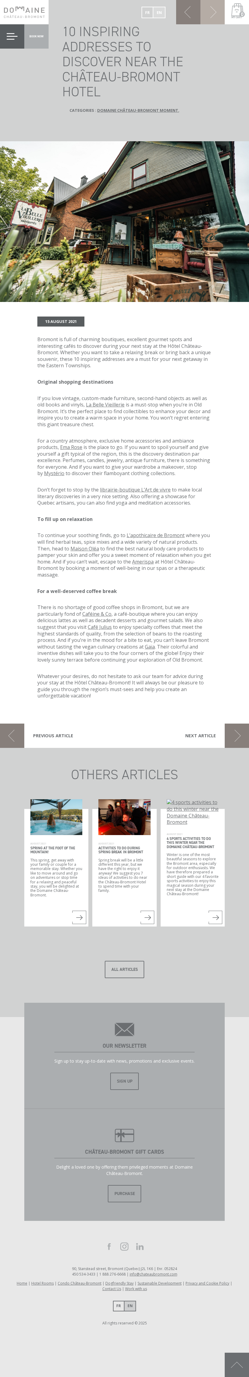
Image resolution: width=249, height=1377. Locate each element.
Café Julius (100, 627)
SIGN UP (124, 1081)
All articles (124, 969)
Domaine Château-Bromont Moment (137, 110)
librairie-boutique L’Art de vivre (135, 489)
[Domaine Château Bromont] (24, 12)
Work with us (136, 1288)
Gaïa (150, 646)
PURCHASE (124, 1194)
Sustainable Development (160, 1283)
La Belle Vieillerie (105, 404)
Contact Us (111, 1288)
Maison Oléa (84, 548)
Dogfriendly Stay (119, 1283)
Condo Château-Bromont (79, 1283)
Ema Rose (71, 447)
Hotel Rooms (42, 1283)
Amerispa (143, 561)
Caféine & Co (96, 614)
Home (22, 1283)
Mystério (54, 473)
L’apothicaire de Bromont (156, 535)
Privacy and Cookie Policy (207, 1283)
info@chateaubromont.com (153, 1274)
